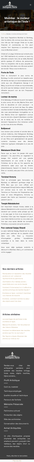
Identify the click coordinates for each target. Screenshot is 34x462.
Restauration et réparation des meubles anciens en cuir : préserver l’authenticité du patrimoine (17, 276)
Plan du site (17, 461)
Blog (4, 34)
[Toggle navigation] (30, 4)
